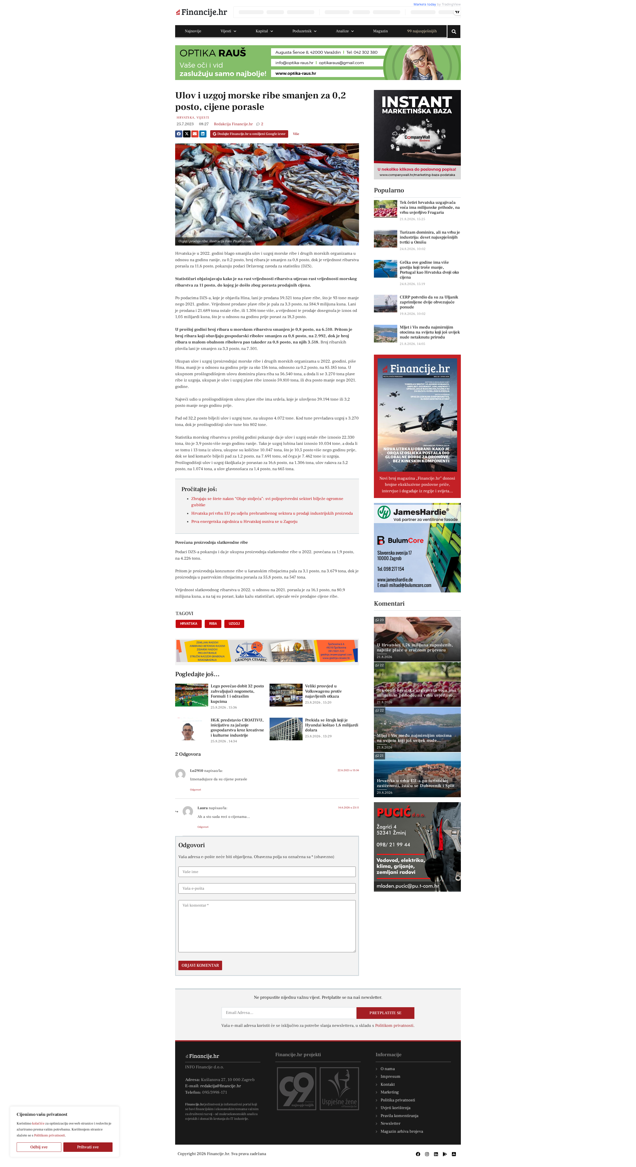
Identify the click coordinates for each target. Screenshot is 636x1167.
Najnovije (193, 31)
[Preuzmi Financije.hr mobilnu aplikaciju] (444, 1154)
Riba (213, 623)
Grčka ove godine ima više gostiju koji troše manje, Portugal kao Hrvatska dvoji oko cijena (429, 270)
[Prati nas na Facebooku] (418, 1154)
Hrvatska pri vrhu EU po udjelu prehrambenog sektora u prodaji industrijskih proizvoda (272, 513)
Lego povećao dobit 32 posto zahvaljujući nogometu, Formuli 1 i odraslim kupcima (237, 693)
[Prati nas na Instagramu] (427, 1154)
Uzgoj (234, 623)
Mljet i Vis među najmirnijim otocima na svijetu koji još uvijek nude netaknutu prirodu (430, 332)
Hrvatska (185, 118)
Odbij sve (39, 1147)
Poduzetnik (302, 31)
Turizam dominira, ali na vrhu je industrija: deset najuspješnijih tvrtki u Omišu (430, 237)
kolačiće (38, 1123)
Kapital (262, 31)
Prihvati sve (88, 1147)
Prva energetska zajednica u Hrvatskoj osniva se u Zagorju (244, 521)
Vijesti (226, 31)
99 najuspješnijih (422, 31)
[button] (178, 133)
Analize (342, 31)
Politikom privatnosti (49, 1135)
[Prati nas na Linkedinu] (436, 1154)
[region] (64, 1131)
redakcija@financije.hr (220, 1086)
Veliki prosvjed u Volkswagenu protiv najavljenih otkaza (323, 691)
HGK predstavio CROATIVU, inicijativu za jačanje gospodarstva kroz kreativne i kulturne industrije (237, 727)
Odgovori (195, 790)
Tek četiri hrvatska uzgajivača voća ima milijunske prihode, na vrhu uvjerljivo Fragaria (430, 207)
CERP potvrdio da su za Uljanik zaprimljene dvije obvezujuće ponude (429, 302)
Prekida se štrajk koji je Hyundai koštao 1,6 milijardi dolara (331, 725)
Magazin (380, 31)
